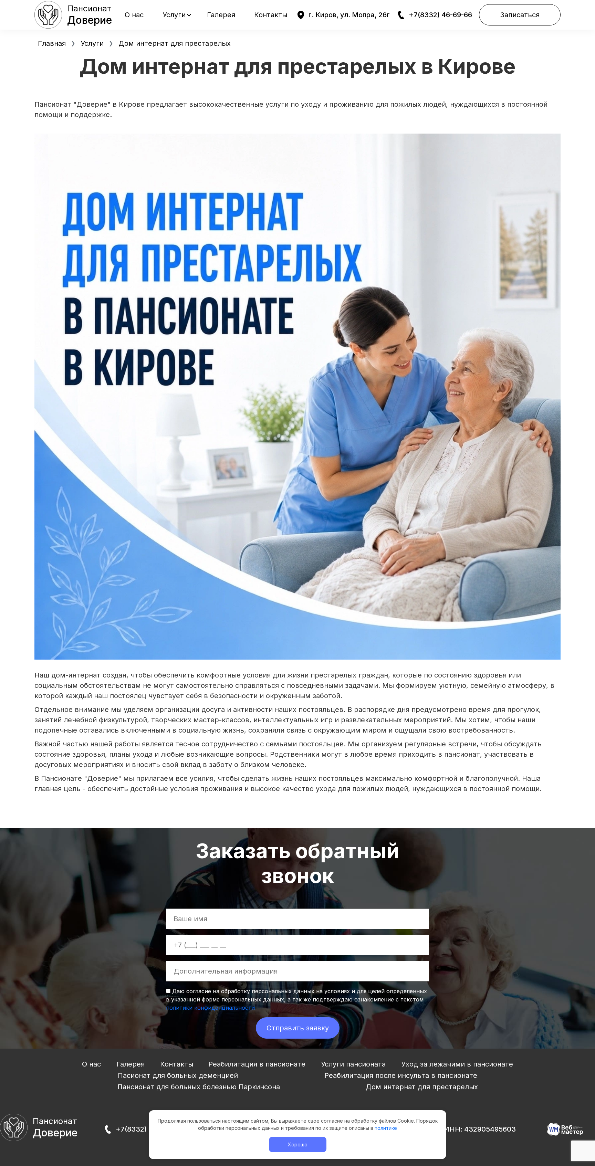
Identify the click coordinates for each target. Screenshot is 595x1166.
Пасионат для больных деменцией (178, 1075)
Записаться (520, 15)
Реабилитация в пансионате (256, 1064)
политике (386, 1128)
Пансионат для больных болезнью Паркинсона (198, 1087)
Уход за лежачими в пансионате (457, 1064)
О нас (134, 15)
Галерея (221, 15)
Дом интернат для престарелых (422, 1087)
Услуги (174, 15)
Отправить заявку (298, 1028)
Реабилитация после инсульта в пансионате (400, 1075)
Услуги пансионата (353, 1064)
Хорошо (297, 1144)
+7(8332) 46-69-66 (440, 15)
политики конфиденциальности (210, 1007)
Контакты (270, 15)
